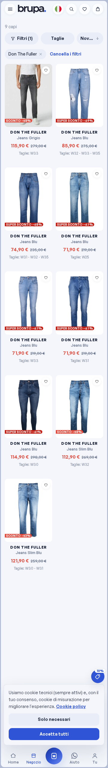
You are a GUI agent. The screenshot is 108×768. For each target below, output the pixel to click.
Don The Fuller (22, 53)
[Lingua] (58, 9)
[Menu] (10, 9)
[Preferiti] (84, 9)
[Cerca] (71, 9)
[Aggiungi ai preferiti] (46, 70)
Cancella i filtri (65, 53)
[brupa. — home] (31, 9)
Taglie (57, 38)
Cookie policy (71, 706)
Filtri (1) (25, 38)
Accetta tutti (54, 733)
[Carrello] (97, 9)
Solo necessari (54, 719)
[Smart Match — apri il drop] (54, 756)
